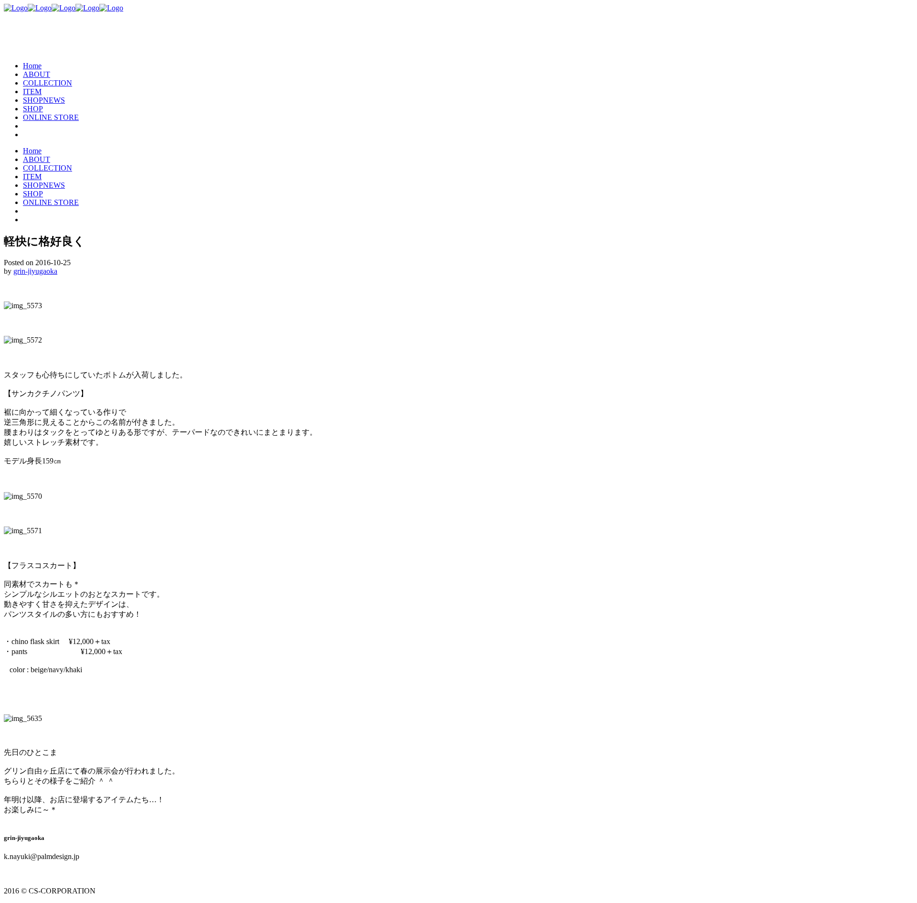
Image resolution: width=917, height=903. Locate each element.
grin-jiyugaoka (35, 271)
